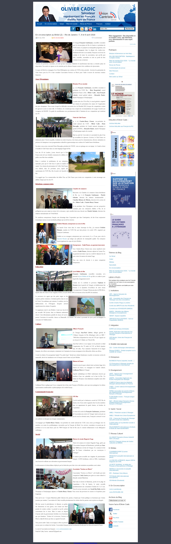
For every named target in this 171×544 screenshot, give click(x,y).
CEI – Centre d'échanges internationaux (122, 347)
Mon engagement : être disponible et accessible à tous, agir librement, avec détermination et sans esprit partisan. (122, 40)
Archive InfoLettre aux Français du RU (121, 126)
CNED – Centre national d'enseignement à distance (122, 387)
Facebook (116, 509)
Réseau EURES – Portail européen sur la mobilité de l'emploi (122, 351)
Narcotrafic (112, 265)
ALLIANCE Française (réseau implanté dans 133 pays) (121, 437)
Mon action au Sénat (115, 77)
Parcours (99, 24)
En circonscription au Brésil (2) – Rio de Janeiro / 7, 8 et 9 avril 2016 (65, 35)
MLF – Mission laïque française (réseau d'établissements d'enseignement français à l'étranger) (121, 402)
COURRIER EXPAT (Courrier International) (118, 452)
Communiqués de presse (117, 68)
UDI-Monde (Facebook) (116, 480)
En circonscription (51, 24)
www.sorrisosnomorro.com (63, 529)
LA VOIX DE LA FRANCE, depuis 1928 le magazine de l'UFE (122, 461)
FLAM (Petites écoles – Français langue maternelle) (121, 397)
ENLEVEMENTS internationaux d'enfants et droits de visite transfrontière (122, 427)
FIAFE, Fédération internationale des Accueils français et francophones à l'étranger (120, 333)
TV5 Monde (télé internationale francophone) (119, 476)
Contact (108, 24)
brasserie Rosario (62, 239)
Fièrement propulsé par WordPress (85, 543)
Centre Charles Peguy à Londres (119, 303)
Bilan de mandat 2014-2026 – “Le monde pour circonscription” (122, 61)
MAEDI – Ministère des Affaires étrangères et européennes (119, 312)
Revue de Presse (86, 24)
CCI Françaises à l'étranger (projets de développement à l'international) (121, 364)
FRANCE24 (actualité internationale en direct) (121, 456)
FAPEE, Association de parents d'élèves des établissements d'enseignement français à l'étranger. (121, 392)
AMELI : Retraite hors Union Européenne (122, 415)
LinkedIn (115, 526)
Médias (111, 262)
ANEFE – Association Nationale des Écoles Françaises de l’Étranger (120, 378)
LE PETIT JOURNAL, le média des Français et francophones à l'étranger (121, 465)
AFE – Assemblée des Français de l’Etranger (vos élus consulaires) (120, 299)
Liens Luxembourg (115, 489)
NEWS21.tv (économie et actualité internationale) (120, 469)
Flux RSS (116, 518)
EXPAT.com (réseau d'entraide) (119, 329)
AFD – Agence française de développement (118, 294)
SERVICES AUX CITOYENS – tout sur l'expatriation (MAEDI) (121, 319)
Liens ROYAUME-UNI (116, 492)
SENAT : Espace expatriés (117, 316)
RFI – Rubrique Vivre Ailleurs (118, 473)
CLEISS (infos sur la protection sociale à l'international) (122, 423)
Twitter (115, 514)
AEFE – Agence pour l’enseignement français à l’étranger (121, 374)
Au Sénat (112, 256)
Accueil (39, 24)
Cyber (111, 259)
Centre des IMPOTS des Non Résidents (121, 306)
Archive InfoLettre (114, 123)
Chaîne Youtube (118, 522)
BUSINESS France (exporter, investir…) (121, 361)
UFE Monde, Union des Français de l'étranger (120, 338)
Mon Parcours (113, 71)
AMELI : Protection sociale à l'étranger (121, 412)
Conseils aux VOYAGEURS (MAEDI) (120, 308)
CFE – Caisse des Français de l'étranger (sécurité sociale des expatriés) (122, 419)
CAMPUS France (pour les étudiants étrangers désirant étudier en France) (121, 383)
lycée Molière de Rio (85, 276)
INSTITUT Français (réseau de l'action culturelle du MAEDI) (121, 442)
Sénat (62, 24)
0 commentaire (98, 37)
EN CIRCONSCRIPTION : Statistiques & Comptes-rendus (121, 57)
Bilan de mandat (71, 24)
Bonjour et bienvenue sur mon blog (120, 53)
